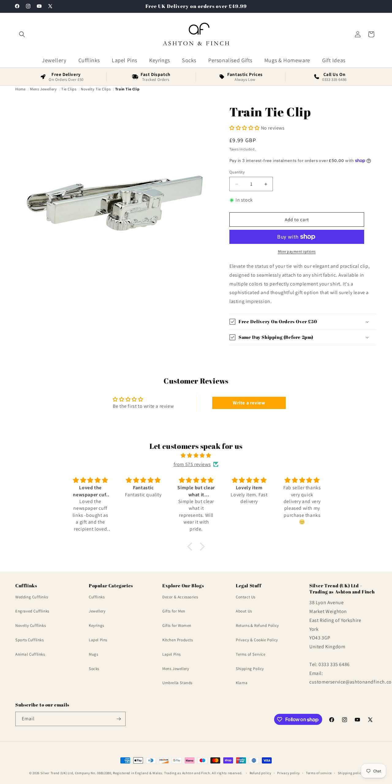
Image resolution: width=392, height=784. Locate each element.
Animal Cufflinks (30, 654)
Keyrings (96, 625)
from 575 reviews (192, 464)
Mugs (93, 654)
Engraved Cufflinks (32, 611)
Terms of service (319, 773)
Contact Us (245, 597)
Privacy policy (288, 773)
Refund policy (260, 773)
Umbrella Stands (177, 683)
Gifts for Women (176, 625)
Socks (94, 668)
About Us (244, 611)
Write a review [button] (249, 403)
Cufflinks (96, 597)
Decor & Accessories (180, 597)
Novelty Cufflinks (30, 625)
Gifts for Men (173, 611)
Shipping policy (350, 773)
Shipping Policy (250, 668)
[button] (22, 34)
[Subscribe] (118, 719)
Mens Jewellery (175, 668)
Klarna (242, 683)
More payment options (297, 251)
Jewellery (97, 611)
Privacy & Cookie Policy (257, 639)
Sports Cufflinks (29, 639)
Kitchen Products (177, 639)
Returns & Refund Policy (257, 625)
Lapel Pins (98, 639)
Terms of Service (251, 654)
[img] (196, 455)
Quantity (237, 172)
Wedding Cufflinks (31, 597)
